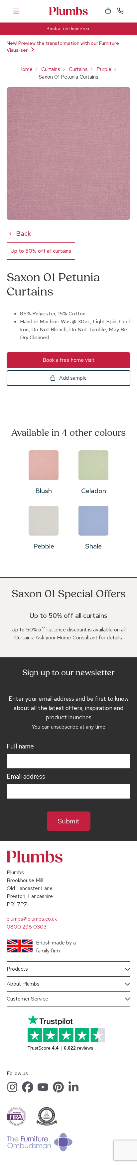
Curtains (50, 69)
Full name (20, 746)
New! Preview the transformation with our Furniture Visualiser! (63, 46)
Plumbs (68, 11)
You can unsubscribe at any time (68, 726)
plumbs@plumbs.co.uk (32, 918)
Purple (103, 69)
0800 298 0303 (27, 926)
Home (25, 69)
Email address (26, 777)
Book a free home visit (69, 29)
